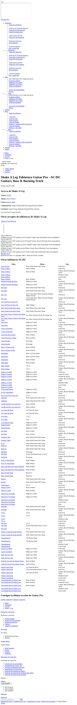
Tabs (6, 77)
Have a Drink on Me (7, 347)
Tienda (7, 149)
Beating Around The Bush (9, 284)
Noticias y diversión (15, 128)
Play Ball (4, 431)
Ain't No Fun (5, 266)
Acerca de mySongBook (16, 90)
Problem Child (5, 437)
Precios (11, 91)
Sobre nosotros (9, 648)
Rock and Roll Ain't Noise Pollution (12, 466)
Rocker (3, 479)
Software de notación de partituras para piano (19, 673)
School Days (5, 485)
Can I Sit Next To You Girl (9, 305)
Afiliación (8, 653)
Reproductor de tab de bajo (13, 669)
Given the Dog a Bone (8, 335)
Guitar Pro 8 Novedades (12, 620)
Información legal (6, 701)
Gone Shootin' (5, 341)
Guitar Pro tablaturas (11, 626)
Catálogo (8, 170)
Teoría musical (13, 120)
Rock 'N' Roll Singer (7, 463)
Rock (9, 202)
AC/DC (8, 195)
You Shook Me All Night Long (11, 580)
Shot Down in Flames (8, 494)
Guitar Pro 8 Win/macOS (17, 30)
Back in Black (5, 268)
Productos (8, 23)
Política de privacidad (48, 701)
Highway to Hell (6, 372)
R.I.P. (3, 443)
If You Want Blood (7, 389)
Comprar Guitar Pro (19, 599)
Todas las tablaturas (15, 86)
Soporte (7, 147)
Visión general (9, 169)
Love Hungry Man (7, 423)
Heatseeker (4, 353)
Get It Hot (4, 322)
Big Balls (4, 288)
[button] (4, 253)
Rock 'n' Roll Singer (7, 460)
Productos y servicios (7, 612)
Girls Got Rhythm (7, 328)
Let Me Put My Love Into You (10, 404)
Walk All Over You (7, 555)
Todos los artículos (15, 113)
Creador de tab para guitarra (13, 664)
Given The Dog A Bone (8, 338)
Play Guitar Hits (14, 48)
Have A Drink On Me (8, 350)
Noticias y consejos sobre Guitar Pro (20, 124)
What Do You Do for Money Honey (12, 561)
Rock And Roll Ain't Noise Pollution (12, 470)
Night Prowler (5, 425)
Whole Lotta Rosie (7, 567)
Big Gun (4, 295)
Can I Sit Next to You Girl (9, 302)
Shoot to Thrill (5, 487)
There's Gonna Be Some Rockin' (11, 532)
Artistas (7, 110)
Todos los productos (15, 25)
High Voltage (5, 366)
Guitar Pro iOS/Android (16, 37)
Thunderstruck (5, 538)
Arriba (3, 703)
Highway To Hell (6, 387)
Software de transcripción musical (15, 675)
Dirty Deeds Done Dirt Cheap (10, 308)
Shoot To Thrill (6, 490)
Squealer (4, 506)
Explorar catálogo (14, 81)
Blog (6, 111)
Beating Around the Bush (9, 281)
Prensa (7, 650)
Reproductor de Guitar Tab (13, 665)
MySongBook (13, 43)
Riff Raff (4, 452)
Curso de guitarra (14, 126)
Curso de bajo (13, 119)
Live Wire (4, 416)
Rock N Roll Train (7, 473)
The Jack (4, 523)
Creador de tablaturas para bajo (14, 667)
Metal (13, 202)
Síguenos (4, 694)
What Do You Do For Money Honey (12, 564)
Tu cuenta (4, 629)
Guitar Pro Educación (16, 32)
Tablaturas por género (16, 84)
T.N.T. (3, 513)
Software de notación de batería (15, 671)
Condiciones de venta (34, 701)
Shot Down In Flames (8, 497)
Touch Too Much (6, 549)
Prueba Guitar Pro (6, 599)
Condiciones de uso (19, 701)
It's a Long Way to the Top (9, 395)
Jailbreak (4, 398)
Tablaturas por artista (15, 82)
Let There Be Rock (7, 410)
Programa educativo (11, 622)
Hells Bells (4, 360)
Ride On (4, 446)
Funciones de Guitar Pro (8, 657)
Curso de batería (14, 122)
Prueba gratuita (9, 619)
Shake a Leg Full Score (8, 221)
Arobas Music (5, 641)
